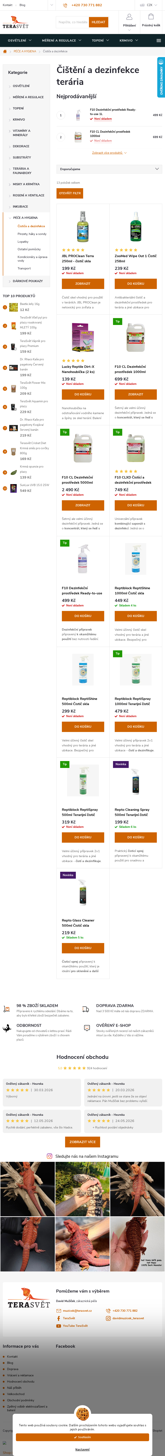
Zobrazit (82, 284)
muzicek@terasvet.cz (77, 1311)
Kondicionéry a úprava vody (32, 259)
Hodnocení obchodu (82, 1057)
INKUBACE (20, 207)
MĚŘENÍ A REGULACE (28, 97)
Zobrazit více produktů (107, 153)
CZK (149, 5)
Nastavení (82, 1449)
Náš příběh (14, 1388)
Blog (22, 5)
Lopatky (23, 242)
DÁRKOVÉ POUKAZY (28, 281)
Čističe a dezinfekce (31, 226)
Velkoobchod (15, 1394)
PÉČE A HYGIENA (25, 218)
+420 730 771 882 (125, 1311)
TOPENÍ (18, 108)
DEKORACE (21, 146)
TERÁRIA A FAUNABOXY (22, 171)
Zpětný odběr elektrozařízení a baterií (27, 1408)
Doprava (12, 1369)
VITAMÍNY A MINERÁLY (21, 133)
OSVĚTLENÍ (21, 86)
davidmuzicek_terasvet (128, 1318)
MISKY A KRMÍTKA (26, 184)
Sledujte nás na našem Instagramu (86, 1156)
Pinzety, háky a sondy (32, 234)
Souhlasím (84, 1437)
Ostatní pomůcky (29, 249)
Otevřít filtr (70, 193)
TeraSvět (69, 1318)
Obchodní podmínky (20, 1400)
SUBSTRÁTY (22, 157)
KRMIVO (19, 120)
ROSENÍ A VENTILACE (28, 195)
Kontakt (7, 5)
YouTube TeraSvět (75, 1326)
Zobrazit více (83, 1142)
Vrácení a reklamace (20, 1375)
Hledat (98, 22)
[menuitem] (20, 40)
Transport (24, 268)
